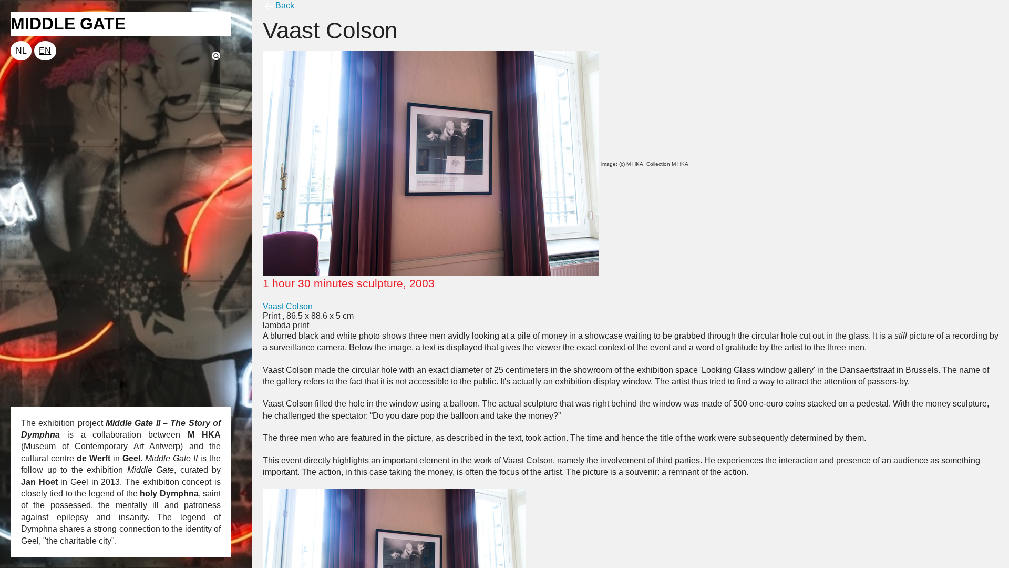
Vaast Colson (288, 306)
